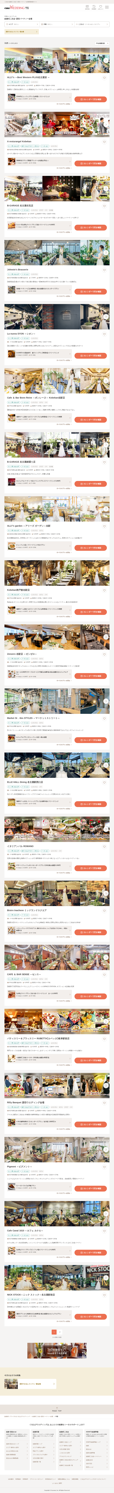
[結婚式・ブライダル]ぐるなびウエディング (17, 1416)
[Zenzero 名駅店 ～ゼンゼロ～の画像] (57, 637)
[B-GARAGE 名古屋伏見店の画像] (57, 188)
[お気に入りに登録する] (104, 77)
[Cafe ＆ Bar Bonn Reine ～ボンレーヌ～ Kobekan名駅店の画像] (57, 381)
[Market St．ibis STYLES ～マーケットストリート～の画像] (57, 701)
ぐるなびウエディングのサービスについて (93, 1479)
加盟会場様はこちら (64, 1479)
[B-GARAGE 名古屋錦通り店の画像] (57, 445)
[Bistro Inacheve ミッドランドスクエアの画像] (57, 893)
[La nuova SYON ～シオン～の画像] (57, 316)
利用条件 (25, 1479)
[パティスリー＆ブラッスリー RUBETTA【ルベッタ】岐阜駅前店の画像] (57, 1021)
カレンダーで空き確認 (92, 99)
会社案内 (11, 1479)
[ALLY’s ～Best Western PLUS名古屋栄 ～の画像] (57, 60)
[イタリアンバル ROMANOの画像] (57, 829)
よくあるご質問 (57, 1483)
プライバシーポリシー (36, 1479)
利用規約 (18, 1479)
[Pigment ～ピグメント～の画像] (57, 1149)
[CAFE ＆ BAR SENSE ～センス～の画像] (57, 957)
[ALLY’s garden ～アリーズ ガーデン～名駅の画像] (57, 509)
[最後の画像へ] (106, 60)
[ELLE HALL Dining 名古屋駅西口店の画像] (57, 765)
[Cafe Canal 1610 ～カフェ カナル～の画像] (57, 1213)
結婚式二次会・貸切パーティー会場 (42, 1416)
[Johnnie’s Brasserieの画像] (57, 252)
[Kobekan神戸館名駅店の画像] (57, 573)
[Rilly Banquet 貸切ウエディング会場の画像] (57, 1085)
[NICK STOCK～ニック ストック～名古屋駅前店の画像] (57, 1277)
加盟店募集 (75, 1479)
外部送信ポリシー (50, 1479)
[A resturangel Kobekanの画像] (57, 124)
